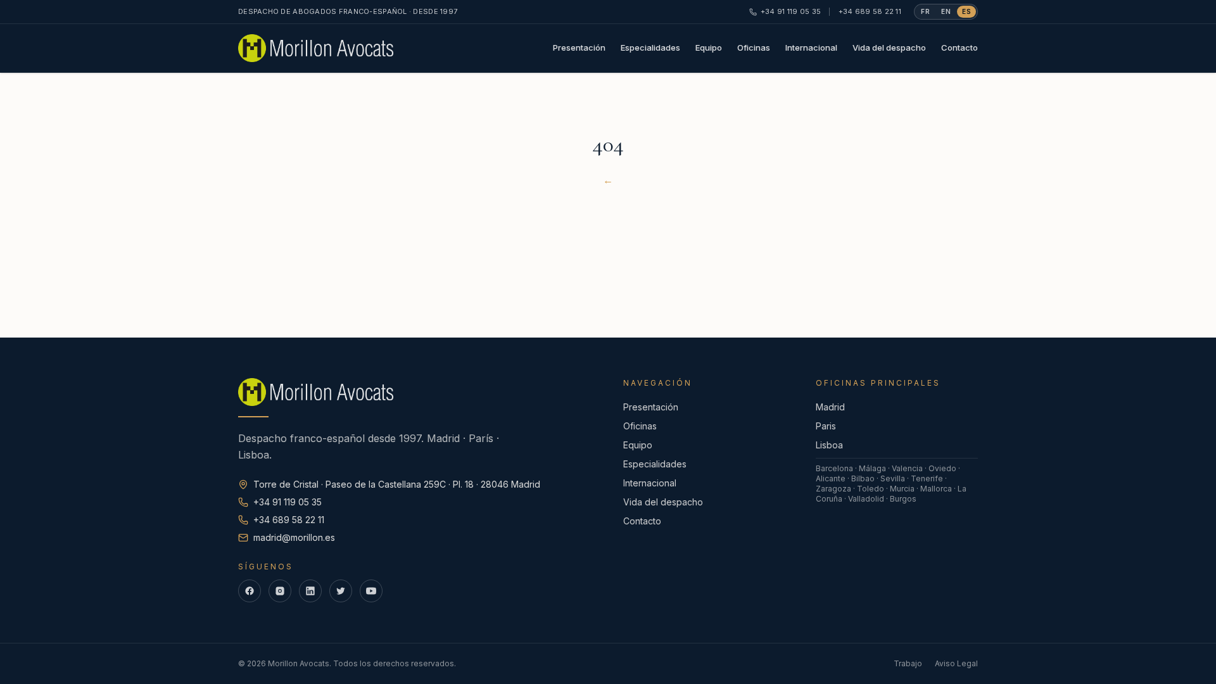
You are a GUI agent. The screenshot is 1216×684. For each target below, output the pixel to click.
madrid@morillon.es (294, 537)
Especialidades (650, 47)
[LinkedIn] (310, 591)
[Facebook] (249, 591)
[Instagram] (280, 591)
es (966, 11)
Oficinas (753, 47)
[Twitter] (340, 591)
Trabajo (908, 663)
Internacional (811, 47)
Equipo (708, 47)
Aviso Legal (956, 663)
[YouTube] (371, 591)
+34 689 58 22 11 (870, 11)
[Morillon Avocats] (315, 48)
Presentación (579, 47)
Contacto (959, 47)
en (946, 11)
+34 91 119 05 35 (791, 11)
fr (925, 11)
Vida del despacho (889, 47)
